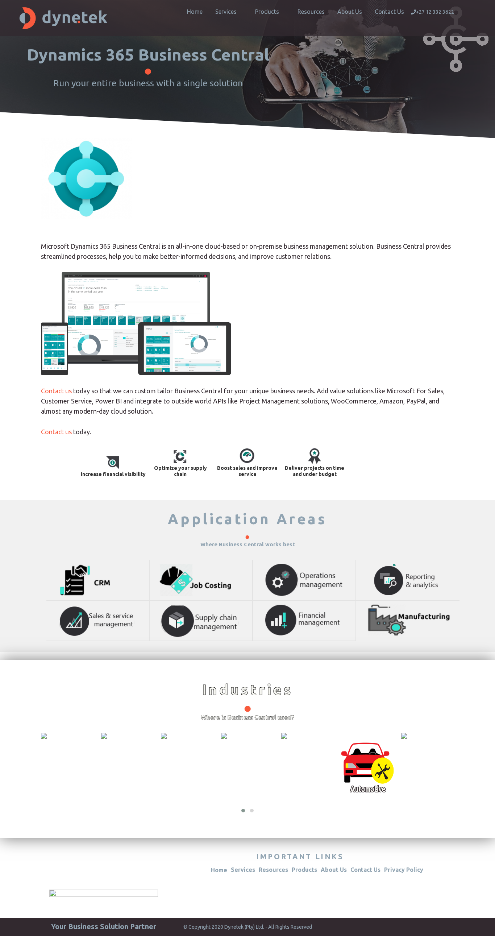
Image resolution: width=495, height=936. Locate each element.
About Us (349, 11)
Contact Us (389, 11)
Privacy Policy (403, 869)
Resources (311, 11)
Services (226, 11)
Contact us (57, 390)
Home (195, 11)
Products (267, 11)
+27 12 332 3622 (435, 12)
